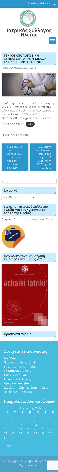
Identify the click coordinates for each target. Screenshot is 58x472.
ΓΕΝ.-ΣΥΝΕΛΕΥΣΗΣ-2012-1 (13, 124)
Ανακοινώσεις (20, 134)
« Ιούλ (7, 446)
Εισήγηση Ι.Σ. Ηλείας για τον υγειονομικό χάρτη (28, 219)
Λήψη (30, 124)
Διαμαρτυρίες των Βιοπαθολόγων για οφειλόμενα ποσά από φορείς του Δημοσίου (15, 157)
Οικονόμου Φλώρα (32, 461)
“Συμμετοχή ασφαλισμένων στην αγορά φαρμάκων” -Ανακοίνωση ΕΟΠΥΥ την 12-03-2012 (43, 157)
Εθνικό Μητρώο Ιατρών (38, 3)
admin (33, 67)
